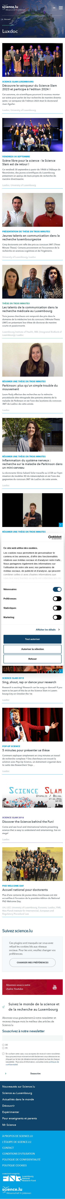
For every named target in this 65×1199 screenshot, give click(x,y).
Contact (8, 1148)
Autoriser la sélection (32, 649)
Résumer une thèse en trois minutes (24, 381)
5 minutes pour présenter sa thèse (26, 750)
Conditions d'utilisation (18, 1153)
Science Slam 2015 (13, 678)
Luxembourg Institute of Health (17, 332)
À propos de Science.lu (17, 1136)
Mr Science (9, 1125)
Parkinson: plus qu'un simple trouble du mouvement (30, 387)
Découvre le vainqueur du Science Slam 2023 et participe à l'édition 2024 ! (29, 87)
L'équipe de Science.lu (16, 1142)
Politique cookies (14, 1165)
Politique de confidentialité (21, 1159)
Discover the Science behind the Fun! (28, 822)
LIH (3, 907)
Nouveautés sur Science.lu (18, 1087)
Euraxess (42, 907)
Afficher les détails (46, 629)
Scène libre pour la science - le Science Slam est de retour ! (28, 162)
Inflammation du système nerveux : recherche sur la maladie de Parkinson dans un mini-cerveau (32, 464)
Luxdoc (5, 110)
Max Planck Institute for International (20, 910)
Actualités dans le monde (18, 1099)
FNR (58, 907)
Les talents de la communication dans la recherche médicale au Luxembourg (30, 309)
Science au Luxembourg (17, 1093)
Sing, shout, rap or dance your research (29, 682)
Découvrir (8, 1106)
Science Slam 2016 (13, 817)
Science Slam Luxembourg (18, 81)
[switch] (57, 598)
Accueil (7, 19)
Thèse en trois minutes (16, 303)
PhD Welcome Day (13, 885)
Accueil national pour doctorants (25, 890)
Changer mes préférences (32, 962)
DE (54, 8)
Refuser (32, 659)
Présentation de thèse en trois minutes (26, 231)
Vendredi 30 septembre (16, 156)
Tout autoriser (32, 639)
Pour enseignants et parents (19, 1118)
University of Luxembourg (23, 110)
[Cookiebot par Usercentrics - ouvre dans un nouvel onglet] (48, 537)
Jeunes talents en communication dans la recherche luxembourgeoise (31, 237)
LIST (9, 907)
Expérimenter (10, 1112)
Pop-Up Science (11, 746)
